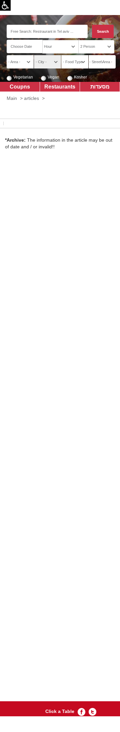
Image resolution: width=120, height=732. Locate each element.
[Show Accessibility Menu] (5, 5)
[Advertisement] (60, 438)
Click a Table (59, 711)
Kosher (80, 77)
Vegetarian (23, 77)
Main (12, 98)
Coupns (20, 87)
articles (31, 98)
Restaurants (59, 87)
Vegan (53, 77)
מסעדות (100, 87)
